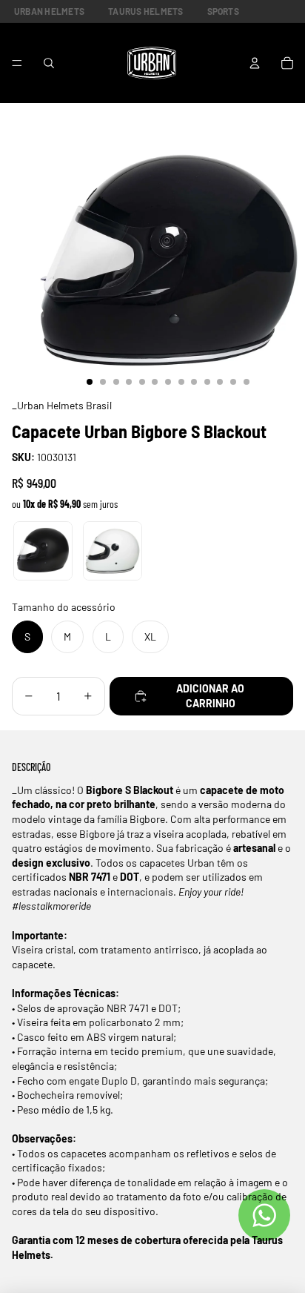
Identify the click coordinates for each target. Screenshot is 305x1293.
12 (233, 382)
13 (246, 382)
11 (220, 382)
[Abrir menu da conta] (254, 63)
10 (207, 382)
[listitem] (43, 551)
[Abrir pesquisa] (49, 63)
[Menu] (17, 63)
